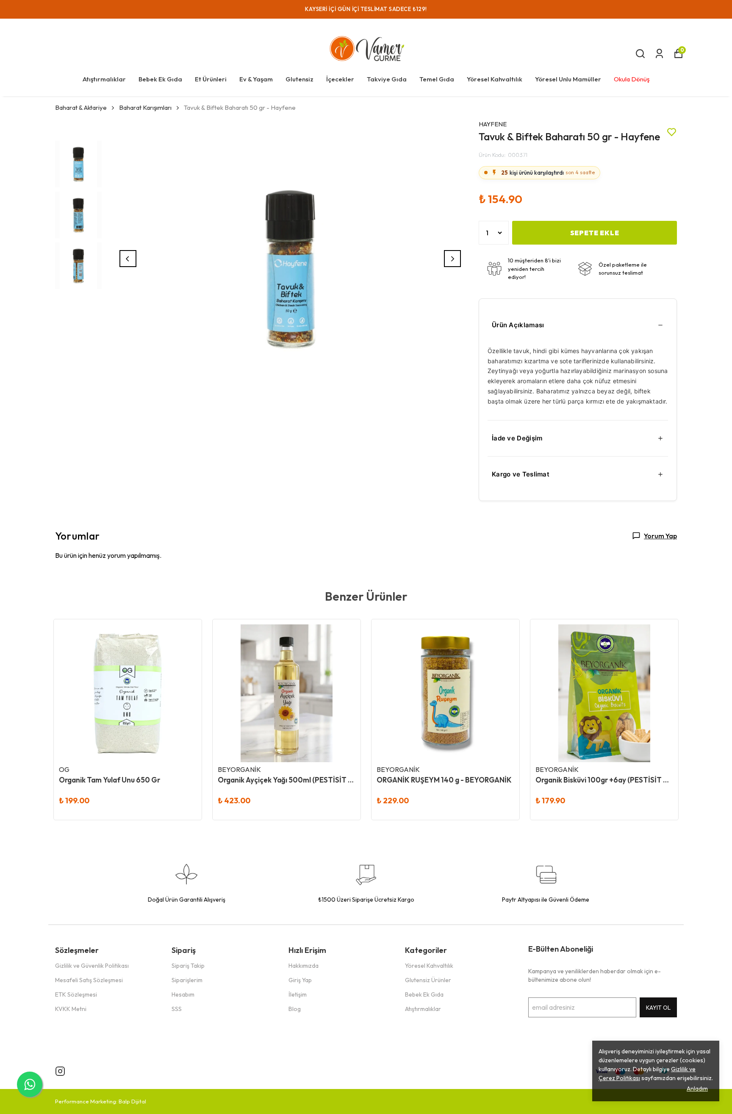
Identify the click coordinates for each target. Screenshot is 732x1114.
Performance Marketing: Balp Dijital (100, 1101)
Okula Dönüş (631, 79)
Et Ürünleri (211, 79)
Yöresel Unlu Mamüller (568, 79)
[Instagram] (60, 1071)
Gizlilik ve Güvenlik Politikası (92, 965)
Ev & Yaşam (256, 79)
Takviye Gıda (387, 79)
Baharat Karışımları (145, 107)
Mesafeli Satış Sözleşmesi (89, 980)
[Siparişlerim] (659, 53)
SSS (177, 1009)
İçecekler (340, 79)
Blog (294, 1009)
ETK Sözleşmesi (76, 994)
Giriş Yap (300, 980)
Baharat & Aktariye (81, 107)
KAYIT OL (658, 1007)
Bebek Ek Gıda (160, 79)
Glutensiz (299, 79)
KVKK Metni (70, 1009)
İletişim (297, 994)
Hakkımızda (303, 965)
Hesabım (183, 994)
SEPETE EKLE (594, 232)
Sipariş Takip (188, 965)
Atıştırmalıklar (104, 79)
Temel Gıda (436, 79)
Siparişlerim (187, 980)
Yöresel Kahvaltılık (494, 79)
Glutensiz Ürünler (428, 980)
